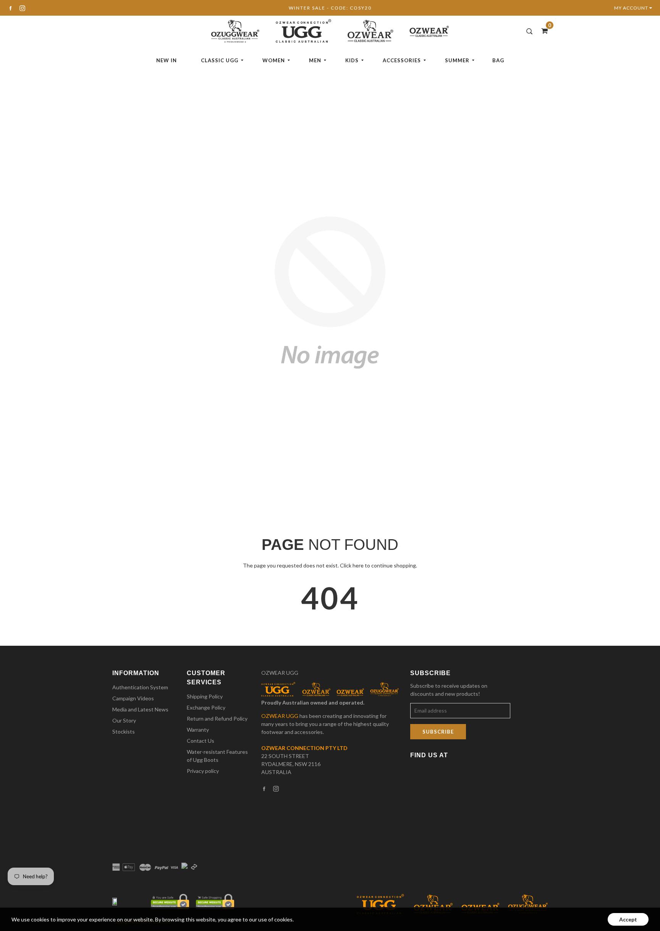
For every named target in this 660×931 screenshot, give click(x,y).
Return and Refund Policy (217, 718)
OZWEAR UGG (279, 672)
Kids (352, 60)
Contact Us (200, 740)
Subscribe (438, 732)
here (358, 565)
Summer (457, 60)
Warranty (198, 729)
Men (315, 60)
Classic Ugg (219, 60)
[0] (542, 30)
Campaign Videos (133, 698)
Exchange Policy (206, 707)
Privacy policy (203, 771)
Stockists (123, 731)
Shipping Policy (205, 696)
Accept (628, 919)
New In (166, 60)
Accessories (402, 60)
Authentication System (140, 687)
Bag (498, 60)
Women (273, 60)
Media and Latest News (140, 709)
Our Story (124, 720)
